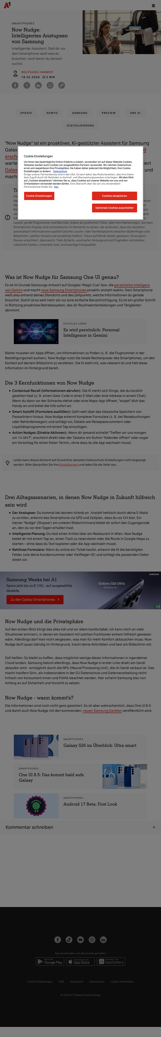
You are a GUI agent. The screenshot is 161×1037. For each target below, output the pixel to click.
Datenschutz (60, 171)
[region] (80, 183)
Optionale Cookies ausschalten (115, 207)
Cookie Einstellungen (39, 195)
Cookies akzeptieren (114, 195)
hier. (56, 186)
